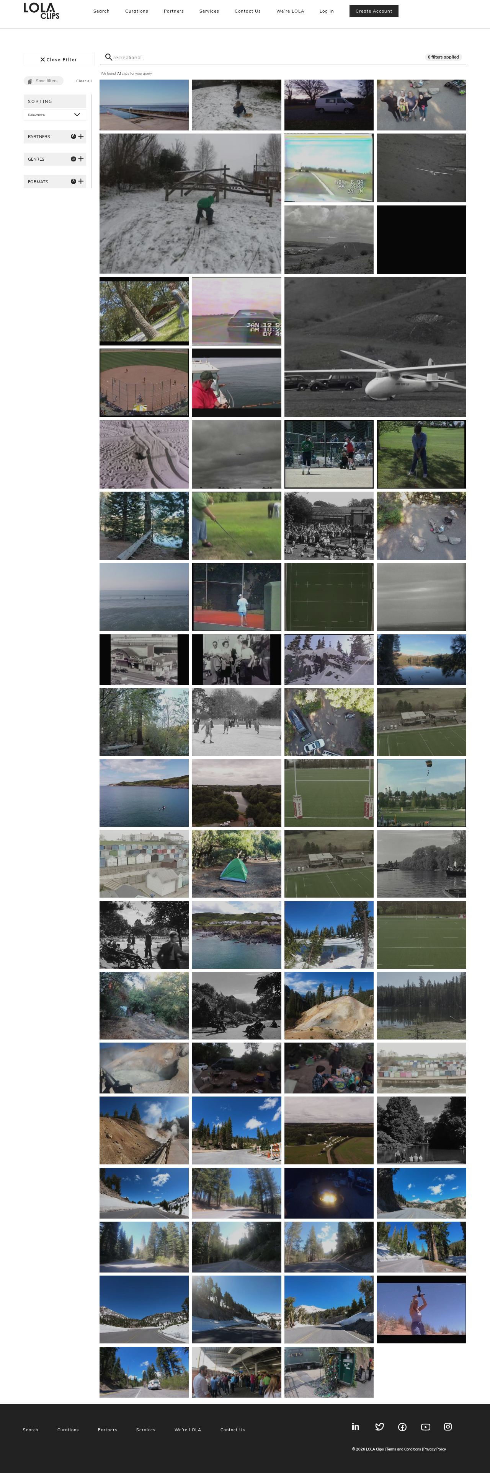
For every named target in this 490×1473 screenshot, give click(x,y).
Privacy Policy (434, 1449)
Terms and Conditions (403, 1449)
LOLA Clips (375, 1449)
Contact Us (248, 11)
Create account (374, 11)
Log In (327, 11)
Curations (137, 11)
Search (101, 11)
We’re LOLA (290, 11)
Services (209, 11)
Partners (174, 11)
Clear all (84, 81)
